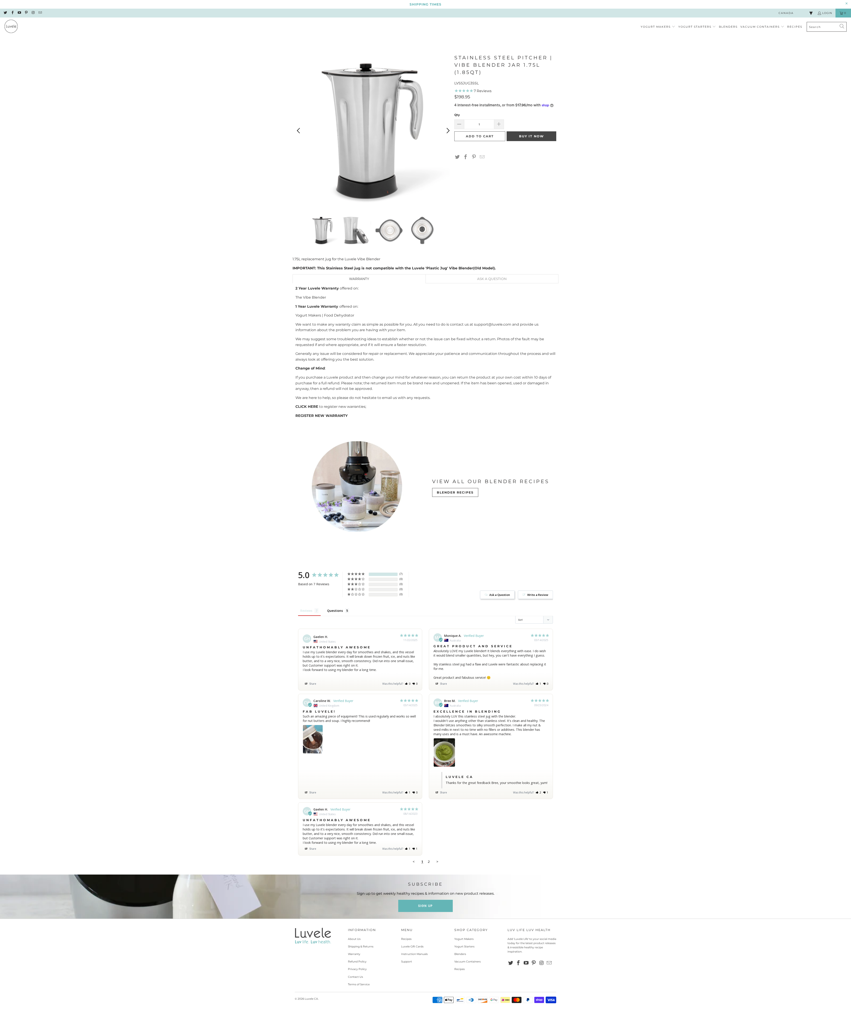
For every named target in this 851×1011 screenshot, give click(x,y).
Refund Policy (357, 961)
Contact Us (355, 976)
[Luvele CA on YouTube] (19, 13)
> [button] (437, 861)
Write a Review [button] (537, 595)
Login (827, 13)
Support (406, 961)
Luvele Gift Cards (412, 946)
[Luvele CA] (11, 27)
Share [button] (312, 684)
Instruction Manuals (414, 954)
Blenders (460, 954)
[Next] (447, 130)
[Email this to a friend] (482, 157)
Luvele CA (311, 998)
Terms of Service (359, 984)
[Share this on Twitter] (457, 157)
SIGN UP (425, 906)
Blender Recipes (455, 492)
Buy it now (531, 136)
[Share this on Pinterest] (474, 157)
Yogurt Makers (464, 939)
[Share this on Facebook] (466, 157)
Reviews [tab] (306, 611)
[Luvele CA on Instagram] (33, 13)
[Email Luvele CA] (40, 13)
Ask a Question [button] (499, 595)
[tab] (359, 278)
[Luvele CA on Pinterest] (26, 13)
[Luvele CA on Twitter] (5, 13)
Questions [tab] (335, 611)
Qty (457, 115)
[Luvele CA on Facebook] (12, 13)
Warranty (354, 954)
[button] (658, 27)
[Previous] (299, 130)
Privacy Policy (357, 969)
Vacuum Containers (467, 961)
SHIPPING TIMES (425, 4)
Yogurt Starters (464, 946)
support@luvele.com (492, 324)
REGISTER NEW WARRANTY (321, 416)
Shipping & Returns (360, 946)
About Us (354, 939)
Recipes (406, 939)
